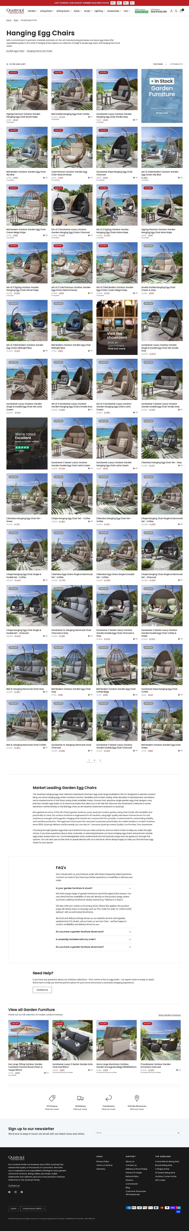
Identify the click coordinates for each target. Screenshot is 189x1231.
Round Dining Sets (163, 1165)
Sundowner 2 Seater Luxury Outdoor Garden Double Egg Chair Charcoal (114, 746)
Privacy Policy (102, 1161)
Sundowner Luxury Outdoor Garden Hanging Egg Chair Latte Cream (114, 464)
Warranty (100, 1169)
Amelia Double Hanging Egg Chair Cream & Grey (158, 289)
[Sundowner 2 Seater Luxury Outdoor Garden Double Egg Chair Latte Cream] (72, 438)
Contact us (131, 1165)
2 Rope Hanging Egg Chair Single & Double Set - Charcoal (23, 631)
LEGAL (99, 1156)
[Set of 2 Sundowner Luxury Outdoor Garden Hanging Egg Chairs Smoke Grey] (72, 379)
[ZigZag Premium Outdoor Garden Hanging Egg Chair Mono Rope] (162, 205)
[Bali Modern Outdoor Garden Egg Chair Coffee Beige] (117, 664)
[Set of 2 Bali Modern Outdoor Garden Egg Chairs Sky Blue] (162, 147)
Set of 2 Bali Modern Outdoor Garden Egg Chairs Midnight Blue (24, 346)
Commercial (132, 1183)
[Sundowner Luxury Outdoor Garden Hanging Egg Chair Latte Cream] (117, 438)
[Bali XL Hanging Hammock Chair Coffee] (27, 720)
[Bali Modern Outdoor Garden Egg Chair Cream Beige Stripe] (27, 205)
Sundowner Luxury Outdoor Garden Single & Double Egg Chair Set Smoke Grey (159, 348)
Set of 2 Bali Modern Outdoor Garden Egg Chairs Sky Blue (159, 173)
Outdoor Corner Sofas (165, 1176)
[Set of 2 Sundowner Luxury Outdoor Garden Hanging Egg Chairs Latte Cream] (117, 379)
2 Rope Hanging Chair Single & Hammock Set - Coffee (162, 520)
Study (87, 11)
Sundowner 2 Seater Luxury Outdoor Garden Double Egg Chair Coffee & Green (159, 633)
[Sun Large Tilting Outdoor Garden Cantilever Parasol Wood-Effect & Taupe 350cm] (28, 1040)
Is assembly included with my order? (76, 939)
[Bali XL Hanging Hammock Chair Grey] (27, 664)
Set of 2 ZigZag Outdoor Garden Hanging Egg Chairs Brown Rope (22, 289)
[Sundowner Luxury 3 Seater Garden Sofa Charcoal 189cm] (72, 1040)
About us (130, 1161)
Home (8, 20)
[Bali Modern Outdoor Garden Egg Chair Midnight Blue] (72, 320)
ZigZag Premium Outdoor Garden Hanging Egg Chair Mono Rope (158, 231)
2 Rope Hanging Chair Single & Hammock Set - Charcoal (162, 576)
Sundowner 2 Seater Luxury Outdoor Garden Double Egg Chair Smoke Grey (160, 405)
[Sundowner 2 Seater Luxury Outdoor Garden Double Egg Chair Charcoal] (117, 720)
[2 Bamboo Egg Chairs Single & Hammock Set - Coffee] (72, 549)
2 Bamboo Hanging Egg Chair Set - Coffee (113, 520)
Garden (31, 11)
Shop (16, 20)
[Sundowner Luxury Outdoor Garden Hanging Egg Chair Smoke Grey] (117, 89)
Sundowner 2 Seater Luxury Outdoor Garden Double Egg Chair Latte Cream (70, 464)
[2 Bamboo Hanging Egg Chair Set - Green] (27, 493)
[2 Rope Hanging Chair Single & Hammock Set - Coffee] (162, 493)
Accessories (113, 11)
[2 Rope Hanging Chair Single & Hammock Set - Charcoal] (162, 549)
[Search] (176, 11)
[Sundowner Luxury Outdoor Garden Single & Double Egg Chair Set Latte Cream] (27, 379)
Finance (129, 1180)
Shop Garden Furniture (170, 1015)
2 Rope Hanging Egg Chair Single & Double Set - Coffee (23, 576)
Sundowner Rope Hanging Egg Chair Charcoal (114, 173)
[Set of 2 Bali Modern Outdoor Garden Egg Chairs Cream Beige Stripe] (117, 262)
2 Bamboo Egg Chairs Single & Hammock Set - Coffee (72, 576)
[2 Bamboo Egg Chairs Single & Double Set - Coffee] (117, 549)
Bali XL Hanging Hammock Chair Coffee (26, 745)
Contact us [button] (14, 1185)
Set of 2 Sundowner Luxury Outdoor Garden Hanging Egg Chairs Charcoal (70, 231)
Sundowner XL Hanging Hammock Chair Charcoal (71, 746)
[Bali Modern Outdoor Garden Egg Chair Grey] (72, 664)
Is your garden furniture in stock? (74, 888)
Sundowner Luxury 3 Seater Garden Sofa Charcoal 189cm (72, 1066)
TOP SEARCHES (163, 1156)
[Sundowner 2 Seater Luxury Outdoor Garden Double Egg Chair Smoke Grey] (162, 379)
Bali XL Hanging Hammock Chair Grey (25, 689)
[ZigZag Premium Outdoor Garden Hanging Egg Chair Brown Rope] (27, 89)
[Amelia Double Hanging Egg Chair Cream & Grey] (162, 262)
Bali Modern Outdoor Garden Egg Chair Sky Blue (26, 173)
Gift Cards (160, 1180)
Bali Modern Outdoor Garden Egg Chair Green (161, 746)
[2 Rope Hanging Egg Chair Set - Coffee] (72, 493)
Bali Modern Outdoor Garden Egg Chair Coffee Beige (116, 690)
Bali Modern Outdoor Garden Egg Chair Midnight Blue (71, 346)
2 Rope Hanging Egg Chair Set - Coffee (70, 518)
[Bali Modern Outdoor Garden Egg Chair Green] (162, 720)
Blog (128, 1187)
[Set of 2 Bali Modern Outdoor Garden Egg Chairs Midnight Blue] (27, 320)
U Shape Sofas (162, 1169)
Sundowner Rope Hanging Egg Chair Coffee (159, 690)
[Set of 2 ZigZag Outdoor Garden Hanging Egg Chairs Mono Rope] (117, 205)
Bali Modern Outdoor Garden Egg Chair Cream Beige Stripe (26, 231)
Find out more (52, 1109)
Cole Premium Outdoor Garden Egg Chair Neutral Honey (69, 173)
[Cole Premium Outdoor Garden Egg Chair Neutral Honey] (72, 147)
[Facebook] (11, 1192)
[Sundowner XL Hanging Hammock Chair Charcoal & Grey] (72, 605)
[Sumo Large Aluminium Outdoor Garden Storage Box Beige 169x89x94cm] (116, 1040)
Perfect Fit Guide (134, 1172)
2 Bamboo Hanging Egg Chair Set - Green (23, 520)
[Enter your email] (178, 1133)
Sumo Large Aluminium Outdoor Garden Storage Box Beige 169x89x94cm (116, 1066)
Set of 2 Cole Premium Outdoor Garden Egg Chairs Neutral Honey (71, 289)
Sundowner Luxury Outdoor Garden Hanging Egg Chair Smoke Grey (114, 115)
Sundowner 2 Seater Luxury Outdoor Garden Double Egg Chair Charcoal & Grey (115, 633)
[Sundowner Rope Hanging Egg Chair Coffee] (162, 664)
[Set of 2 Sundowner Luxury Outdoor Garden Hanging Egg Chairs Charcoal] (72, 205)
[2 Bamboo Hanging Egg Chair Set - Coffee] (117, 493)
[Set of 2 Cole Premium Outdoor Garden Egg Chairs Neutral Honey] (72, 262)
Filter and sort (18, 64)
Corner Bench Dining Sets (167, 1161)
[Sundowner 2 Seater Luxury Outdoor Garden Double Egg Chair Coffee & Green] (162, 605)
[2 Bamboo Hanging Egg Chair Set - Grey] (162, 438)
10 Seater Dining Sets (165, 1172)
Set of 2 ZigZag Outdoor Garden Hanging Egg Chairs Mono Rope (112, 231)
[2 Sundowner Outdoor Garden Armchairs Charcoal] (161, 1040)
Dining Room (63, 11)
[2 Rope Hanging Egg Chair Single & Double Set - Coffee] (27, 549)
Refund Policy (132, 1176)
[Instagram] (17, 1192)
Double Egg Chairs (15, 51)
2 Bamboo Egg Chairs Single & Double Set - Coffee (115, 576)
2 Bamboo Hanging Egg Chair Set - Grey (161, 462)
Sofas (77, 11)
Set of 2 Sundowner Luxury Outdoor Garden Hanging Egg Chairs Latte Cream (113, 406)
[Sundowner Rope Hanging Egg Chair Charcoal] (117, 147)
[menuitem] (32, 11)
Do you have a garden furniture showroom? (80, 931)
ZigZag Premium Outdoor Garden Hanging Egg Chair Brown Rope (23, 115)
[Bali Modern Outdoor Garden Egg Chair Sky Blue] (27, 147)
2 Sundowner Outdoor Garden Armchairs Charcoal (156, 1066)
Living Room (46, 11)
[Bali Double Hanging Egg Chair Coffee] (72, 89)
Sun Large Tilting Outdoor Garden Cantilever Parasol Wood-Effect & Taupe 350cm (25, 1067)
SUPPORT (131, 1156)
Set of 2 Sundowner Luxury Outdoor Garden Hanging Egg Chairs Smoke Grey (71, 405)
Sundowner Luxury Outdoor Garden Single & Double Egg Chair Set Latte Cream (24, 406)
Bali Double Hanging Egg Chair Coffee (70, 114)
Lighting (98, 11)
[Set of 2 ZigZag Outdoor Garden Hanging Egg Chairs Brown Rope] (27, 262)
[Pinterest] (23, 1192)
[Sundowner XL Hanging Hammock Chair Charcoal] (72, 720)
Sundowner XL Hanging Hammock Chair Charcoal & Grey (71, 631)
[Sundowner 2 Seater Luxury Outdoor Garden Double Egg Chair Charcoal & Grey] (117, 605)
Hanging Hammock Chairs (39, 51)
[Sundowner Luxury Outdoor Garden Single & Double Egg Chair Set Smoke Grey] (162, 320)
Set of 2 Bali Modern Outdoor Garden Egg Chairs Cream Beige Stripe (114, 289)
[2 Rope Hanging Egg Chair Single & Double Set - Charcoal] (27, 605)
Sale (126, 11)
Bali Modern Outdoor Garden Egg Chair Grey (71, 690)
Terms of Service (104, 1165)
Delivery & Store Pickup (136, 1169)
